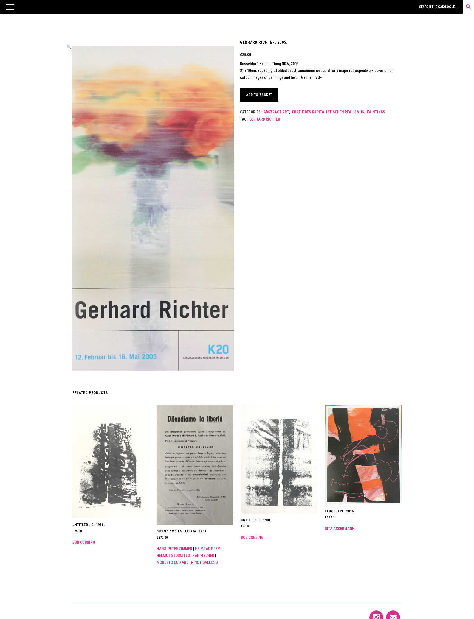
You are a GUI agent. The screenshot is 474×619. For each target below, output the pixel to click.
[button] (10, 7)
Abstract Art (276, 112)
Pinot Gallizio (204, 562)
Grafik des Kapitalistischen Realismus (328, 112)
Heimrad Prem (208, 548)
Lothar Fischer (200, 555)
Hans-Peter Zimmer (174, 548)
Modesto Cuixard (172, 562)
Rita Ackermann (340, 528)
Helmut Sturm (170, 555)
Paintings (376, 112)
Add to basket (259, 95)
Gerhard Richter (264, 119)
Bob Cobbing (83, 542)
